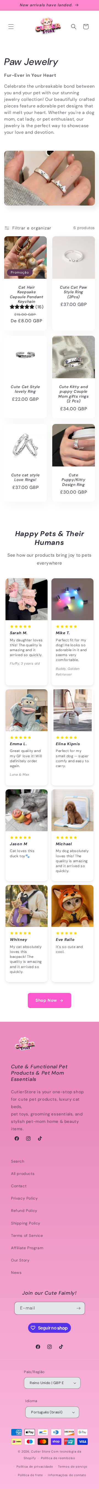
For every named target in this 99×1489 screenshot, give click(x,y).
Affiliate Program (27, 1247)
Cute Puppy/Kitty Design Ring (74, 480)
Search (17, 1161)
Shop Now (46, 1000)
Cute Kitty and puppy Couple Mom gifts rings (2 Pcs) (73, 394)
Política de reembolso (58, 1458)
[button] (11, 27)
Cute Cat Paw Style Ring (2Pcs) (73, 292)
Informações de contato (67, 1475)
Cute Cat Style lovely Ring (25, 389)
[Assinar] (79, 1308)
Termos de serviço (72, 1466)
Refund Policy (24, 1210)
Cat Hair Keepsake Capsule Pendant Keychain (26, 294)
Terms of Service (27, 1235)
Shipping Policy (25, 1223)
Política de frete (30, 1475)
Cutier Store (40, 1451)
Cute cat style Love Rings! (25, 477)
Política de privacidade (34, 1466)
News (16, 1272)
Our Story (20, 1260)
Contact (18, 1185)
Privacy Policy (24, 1198)
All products (22, 1173)
